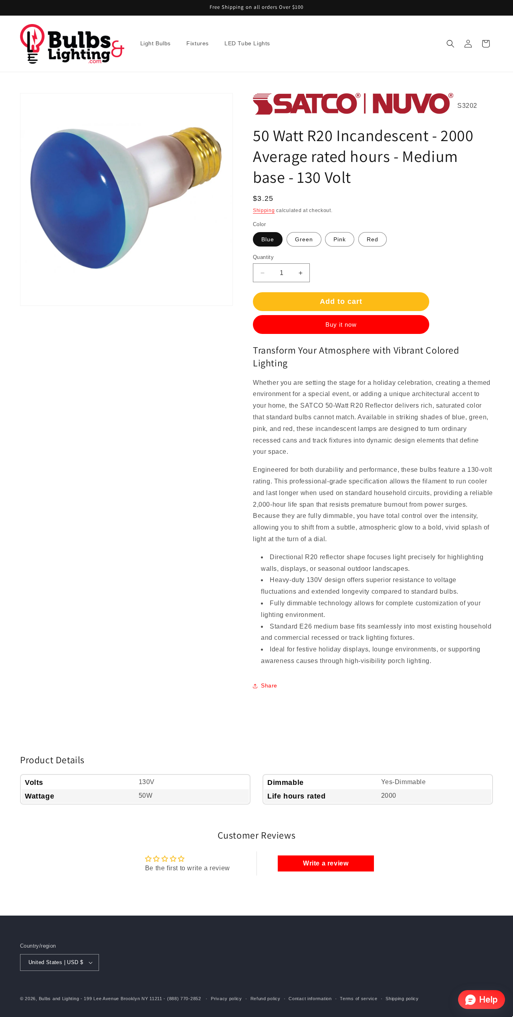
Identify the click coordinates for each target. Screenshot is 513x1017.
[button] (158, 43)
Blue (267, 239)
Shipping (264, 210)
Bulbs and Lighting (59, 998)
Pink (339, 239)
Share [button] (269, 685)
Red (372, 239)
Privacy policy (226, 998)
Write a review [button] (325, 863)
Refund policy (265, 998)
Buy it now (341, 324)
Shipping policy (402, 998)
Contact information (310, 998)
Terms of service (358, 998)
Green (304, 239)
